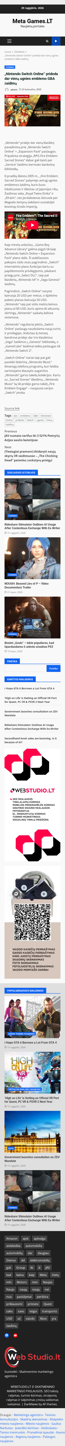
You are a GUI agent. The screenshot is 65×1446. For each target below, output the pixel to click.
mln (9, 1282)
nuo (9, 1297)
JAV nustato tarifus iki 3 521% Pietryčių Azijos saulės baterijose (32, 435)
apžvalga (40, 1239)
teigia (33, 1311)
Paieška (12, 661)
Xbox (43, 1319)
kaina (20, 1275)
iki (31, 1268)
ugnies (40, 420)
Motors (22, 1282)
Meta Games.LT (32, 21)
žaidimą (10, 424)
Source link (12, 408)
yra (54, 1319)
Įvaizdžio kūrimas (27, 1428)
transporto (49, 1311)
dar (15, 415)
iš (39, 1268)
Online (9, 420)
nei (47, 1289)
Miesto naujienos (37, 1424)
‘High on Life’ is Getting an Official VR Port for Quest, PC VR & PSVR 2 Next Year (32, 1073)
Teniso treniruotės (12, 1432)
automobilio (34, 1246)
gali (8, 1268)
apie (26, 1239)
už (19, 1319)
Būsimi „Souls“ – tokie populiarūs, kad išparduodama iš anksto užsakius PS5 (32, 617)
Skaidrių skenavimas (33, 1419)
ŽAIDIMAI (10, 67)
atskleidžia (13, 1246)
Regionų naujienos (28, 1437)
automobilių (14, 1253)
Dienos (11, 1260)
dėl (23, 1260)
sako (9, 1311)
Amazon (12, 1239)
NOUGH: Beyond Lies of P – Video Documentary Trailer (32, 558)
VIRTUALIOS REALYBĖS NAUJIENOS (24, 1089)
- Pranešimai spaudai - (41, 1432)
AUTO (11, 1148)
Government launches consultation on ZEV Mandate (32, 1132)
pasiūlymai (24, 1297)
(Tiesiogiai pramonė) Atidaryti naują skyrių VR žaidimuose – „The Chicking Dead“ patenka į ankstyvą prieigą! (31, 453)
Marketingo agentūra (28, 1415)
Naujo (10, 1289)
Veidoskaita (49, 1428)
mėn (35, 1282)
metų (55, 1275)
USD (9, 1319)
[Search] (47, 41)
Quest (48, 1304)
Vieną (49, 420)
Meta (43, 1275)
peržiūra (42, 1297)
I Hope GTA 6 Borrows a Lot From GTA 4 (29, 688)
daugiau (43, 1253)
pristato (33, 1304)
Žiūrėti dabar (56, 41)
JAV (48, 1268)
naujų (36, 1289)
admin (14, 89)
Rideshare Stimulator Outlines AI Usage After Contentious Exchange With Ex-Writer (32, 499)
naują (23, 1289)
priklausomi (14, 1304)
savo (21, 1311)
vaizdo (30, 1319)
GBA (35, 415)
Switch (30, 420)
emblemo (25, 415)
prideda (20, 420)
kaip (31, 1275)
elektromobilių (40, 1260)
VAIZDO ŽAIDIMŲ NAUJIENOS (21, 1033)
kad (8, 1275)
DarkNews (31, 1404)
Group (20, 1268)
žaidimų (11, 1326)
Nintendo (46, 415)
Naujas (47, 1282)
